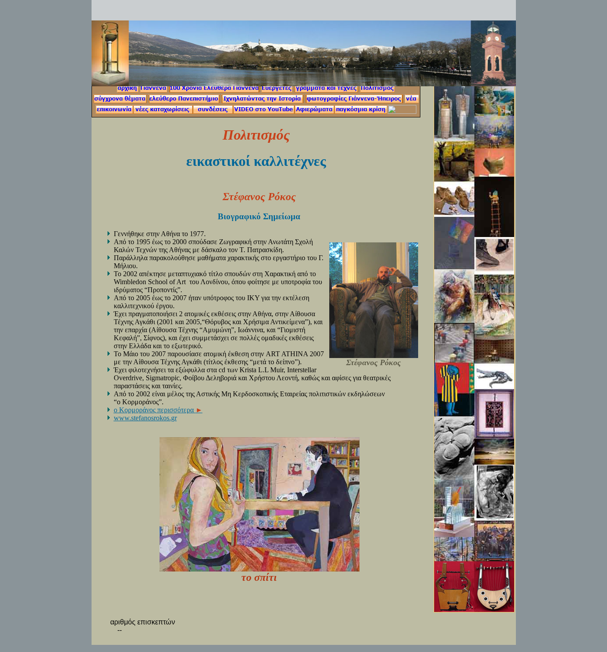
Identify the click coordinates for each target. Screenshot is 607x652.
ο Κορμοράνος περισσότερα (158, 410)
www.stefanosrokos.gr (145, 418)
